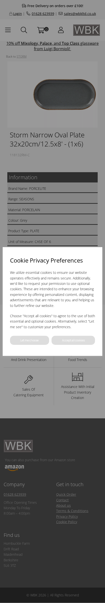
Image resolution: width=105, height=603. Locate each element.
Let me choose (29, 340)
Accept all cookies (73, 340)
